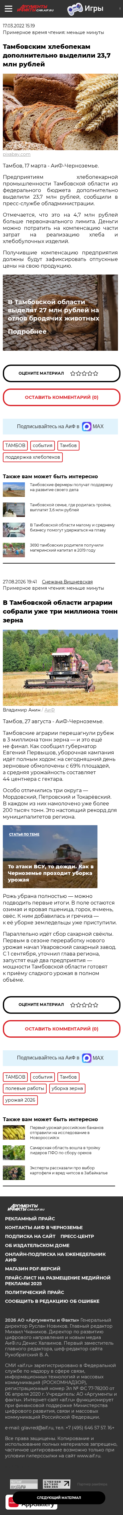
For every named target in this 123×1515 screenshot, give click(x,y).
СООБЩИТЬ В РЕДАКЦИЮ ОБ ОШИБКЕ (52, 1301)
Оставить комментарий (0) (61, 397)
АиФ (49, 710)
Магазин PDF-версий (33, 1269)
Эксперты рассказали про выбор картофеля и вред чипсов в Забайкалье (69, 1170)
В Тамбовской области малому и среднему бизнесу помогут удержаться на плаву (72, 527)
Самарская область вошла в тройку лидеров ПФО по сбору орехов (65, 1150)
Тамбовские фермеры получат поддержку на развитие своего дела (71, 487)
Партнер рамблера (92, 1484)
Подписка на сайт (30, 1236)
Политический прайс (34, 1292)
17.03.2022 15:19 (19, 26)
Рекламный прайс (30, 1219)
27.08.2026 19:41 (20, 582)
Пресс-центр (77, 1236)
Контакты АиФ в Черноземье (44, 1227)
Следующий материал (59, 1498)
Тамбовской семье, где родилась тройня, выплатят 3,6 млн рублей (70, 507)
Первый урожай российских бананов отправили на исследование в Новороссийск (66, 1132)
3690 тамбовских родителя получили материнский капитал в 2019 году (66, 548)
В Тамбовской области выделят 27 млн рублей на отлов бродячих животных (53, 310)
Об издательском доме (37, 1245)
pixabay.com (17, 154)
